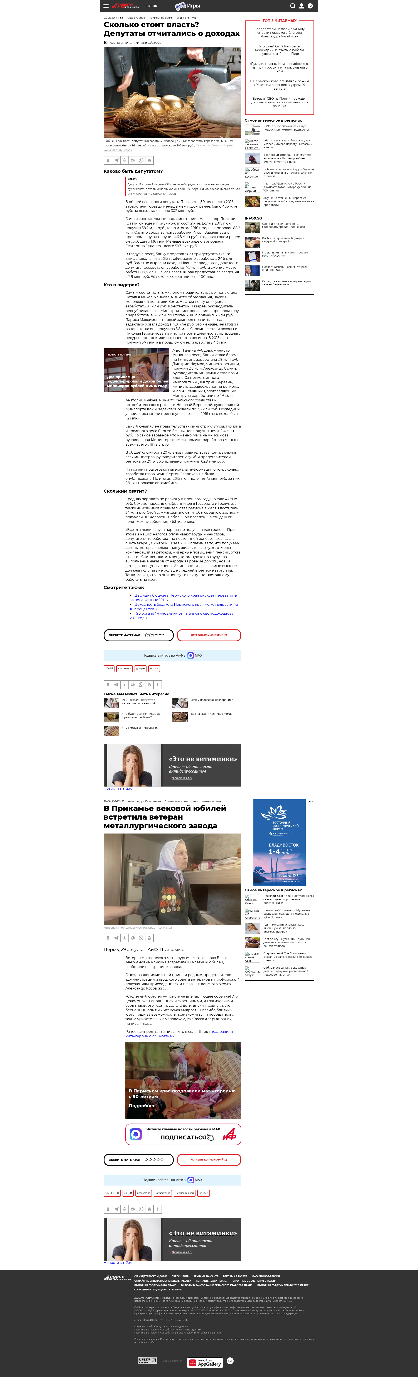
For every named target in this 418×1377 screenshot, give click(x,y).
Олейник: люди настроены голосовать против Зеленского (283, 225)
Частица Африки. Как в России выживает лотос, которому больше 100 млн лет (287, 187)
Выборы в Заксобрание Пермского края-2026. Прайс (216, 1285)
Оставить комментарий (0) (209, 635)
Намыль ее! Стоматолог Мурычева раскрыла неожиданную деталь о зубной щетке (286, 914)
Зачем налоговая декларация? (212, 699)
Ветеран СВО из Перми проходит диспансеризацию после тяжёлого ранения (279, 102)
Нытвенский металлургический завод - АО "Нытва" (138, 927)
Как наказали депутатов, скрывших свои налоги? (139, 701)
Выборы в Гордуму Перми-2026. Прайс (282, 1285)
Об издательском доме (150, 1276)
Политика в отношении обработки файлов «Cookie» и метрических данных (177, 1332)
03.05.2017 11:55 (113, 17)
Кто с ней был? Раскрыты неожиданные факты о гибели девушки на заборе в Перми (279, 50)
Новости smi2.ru (118, 788)
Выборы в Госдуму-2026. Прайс (155, 1285)
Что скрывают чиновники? (140, 727)
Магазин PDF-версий (266, 1276)
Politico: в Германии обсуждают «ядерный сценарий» (283, 240)
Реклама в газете (235, 1276)
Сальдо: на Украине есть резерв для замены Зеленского (286, 283)
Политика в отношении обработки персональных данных (167, 1329)
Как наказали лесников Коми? (211, 713)
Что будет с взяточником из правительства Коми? (141, 715)
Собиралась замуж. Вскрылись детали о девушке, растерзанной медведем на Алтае (285, 971)
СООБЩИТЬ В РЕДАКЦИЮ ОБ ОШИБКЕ (158, 1289)
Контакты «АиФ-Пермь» (212, 1281)
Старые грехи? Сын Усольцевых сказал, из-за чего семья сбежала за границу (287, 957)
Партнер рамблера (172, 1361)
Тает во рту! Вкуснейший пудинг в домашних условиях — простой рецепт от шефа (286, 942)
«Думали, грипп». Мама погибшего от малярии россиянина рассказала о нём (279, 67)
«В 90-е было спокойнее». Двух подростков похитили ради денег (286, 127)
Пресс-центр (180, 1276)
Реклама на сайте (206, 1276)
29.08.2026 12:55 (114, 801)
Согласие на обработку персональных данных (161, 1326)
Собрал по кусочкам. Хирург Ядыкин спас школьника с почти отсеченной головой (288, 173)
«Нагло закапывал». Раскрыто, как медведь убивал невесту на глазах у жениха (287, 144)
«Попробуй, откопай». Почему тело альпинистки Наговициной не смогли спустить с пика (287, 158)
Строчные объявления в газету (254, 1281)
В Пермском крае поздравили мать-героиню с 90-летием (182, 1093)
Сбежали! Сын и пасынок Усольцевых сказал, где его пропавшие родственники (288, 899)
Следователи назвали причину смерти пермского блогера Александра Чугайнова (280, 32)
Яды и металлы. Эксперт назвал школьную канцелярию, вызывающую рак (284, 928)
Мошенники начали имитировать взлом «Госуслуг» (285, 254)
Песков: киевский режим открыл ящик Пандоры (284, 268)
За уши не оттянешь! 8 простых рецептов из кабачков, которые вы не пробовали (288, 201)
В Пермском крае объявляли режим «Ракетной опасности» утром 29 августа (279, 85)
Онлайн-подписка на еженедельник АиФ (162, 1281)
